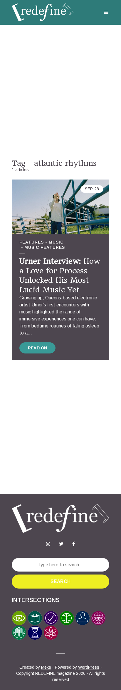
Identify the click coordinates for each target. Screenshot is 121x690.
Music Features (44, 247)
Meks (46, 667)
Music (56, 242)
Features (31, 242)
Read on (37, 348)
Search (60, 581)
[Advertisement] (60, 92)
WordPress (88, 667)
